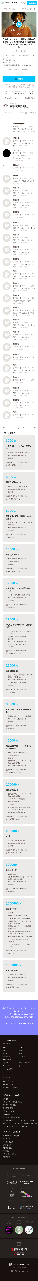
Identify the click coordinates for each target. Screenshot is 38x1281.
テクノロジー (7, 1063)
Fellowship (6, 1114)
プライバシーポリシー (10, 1154)
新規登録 (33, 3)
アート (21, 1047)
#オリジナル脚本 (14, 70)
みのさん (16, 150)
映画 (24, 51)
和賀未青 (16, 138)
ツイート (20, 98)
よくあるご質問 (8, 1142)
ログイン (23, 3)
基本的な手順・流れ (9, 1105)
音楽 (20, 1050)
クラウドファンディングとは (12, 1102)
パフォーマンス (24, 1063)
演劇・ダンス (7, 1060)
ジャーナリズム (8, 1069)
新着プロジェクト (9, 1084)
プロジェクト (8, 112)
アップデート (21, 112)
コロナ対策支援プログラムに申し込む (15, 1126)
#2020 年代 (6, 1139)
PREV (3, 428)
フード (21, 1066)
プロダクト (23, 1056)
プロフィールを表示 (21, 108)
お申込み (6, 1099)
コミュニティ (7, 1056)
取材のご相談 (7, 1148)
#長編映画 (25, 70)
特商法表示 (6, 1157)
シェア (9, 98)
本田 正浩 (16, 165)
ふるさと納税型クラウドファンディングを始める (19, 1120)
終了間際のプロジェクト (11, 1087)
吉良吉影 (16, 187)
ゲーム (21, 1053)
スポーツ (6, 1066)
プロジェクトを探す (9, 9)
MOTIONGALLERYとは (11, 1136)
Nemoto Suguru (19, 123)
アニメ (5, 1053)
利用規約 (6, 1151)
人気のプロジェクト (9, 1081)
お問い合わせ (7, 1145)
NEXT (34, 428)
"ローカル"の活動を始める (11, 1117)
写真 (4, 1050)
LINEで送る (31, 98)
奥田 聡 (15, 175)
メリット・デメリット (10, 1111)
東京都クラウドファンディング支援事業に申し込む (19, 1123)
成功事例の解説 (8, 1108)
